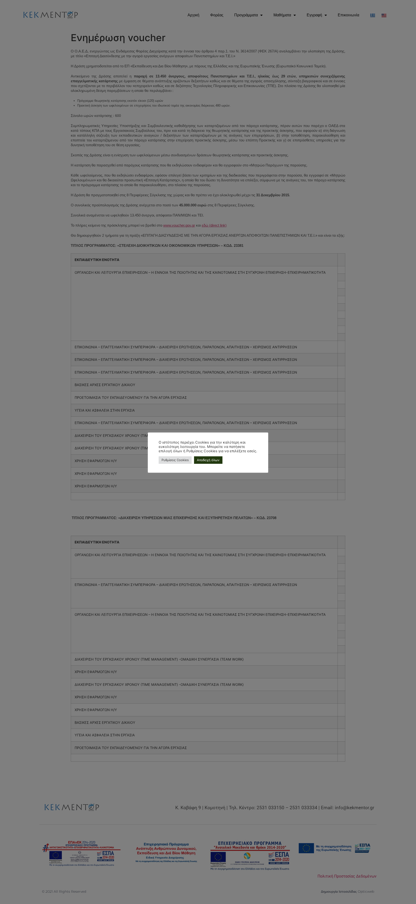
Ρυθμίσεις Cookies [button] (175, 460)
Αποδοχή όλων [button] (208, 460)
